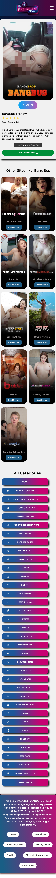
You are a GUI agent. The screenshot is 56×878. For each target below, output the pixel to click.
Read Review (13, 227)
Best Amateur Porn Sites (28, 145)
